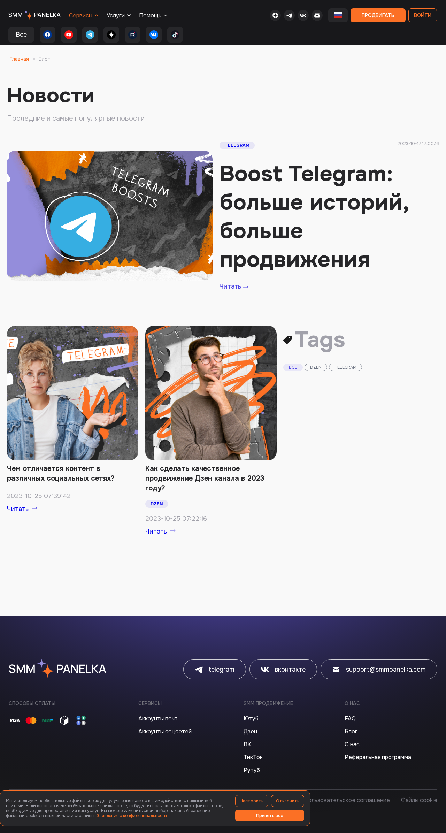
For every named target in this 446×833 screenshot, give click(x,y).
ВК (247, 744)
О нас (352, 744)
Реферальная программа (378, 757)
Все (21, 34)
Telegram (237, 145)
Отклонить (288, 801)
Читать (231, 286)
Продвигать (378, 15)
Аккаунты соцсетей (165, 731)
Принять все (269, 815)
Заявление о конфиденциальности (132, 815)
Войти (422, 15)
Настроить (252, 801)
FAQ (350, 718)
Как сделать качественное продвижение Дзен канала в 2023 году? (204, 478)
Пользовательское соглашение (347, 800)
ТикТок (253, 757)
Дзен (250, 731)
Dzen (157, 504)
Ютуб (251, 718)
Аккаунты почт (158, 718)
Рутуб (252, 770)
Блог (351, 731)
